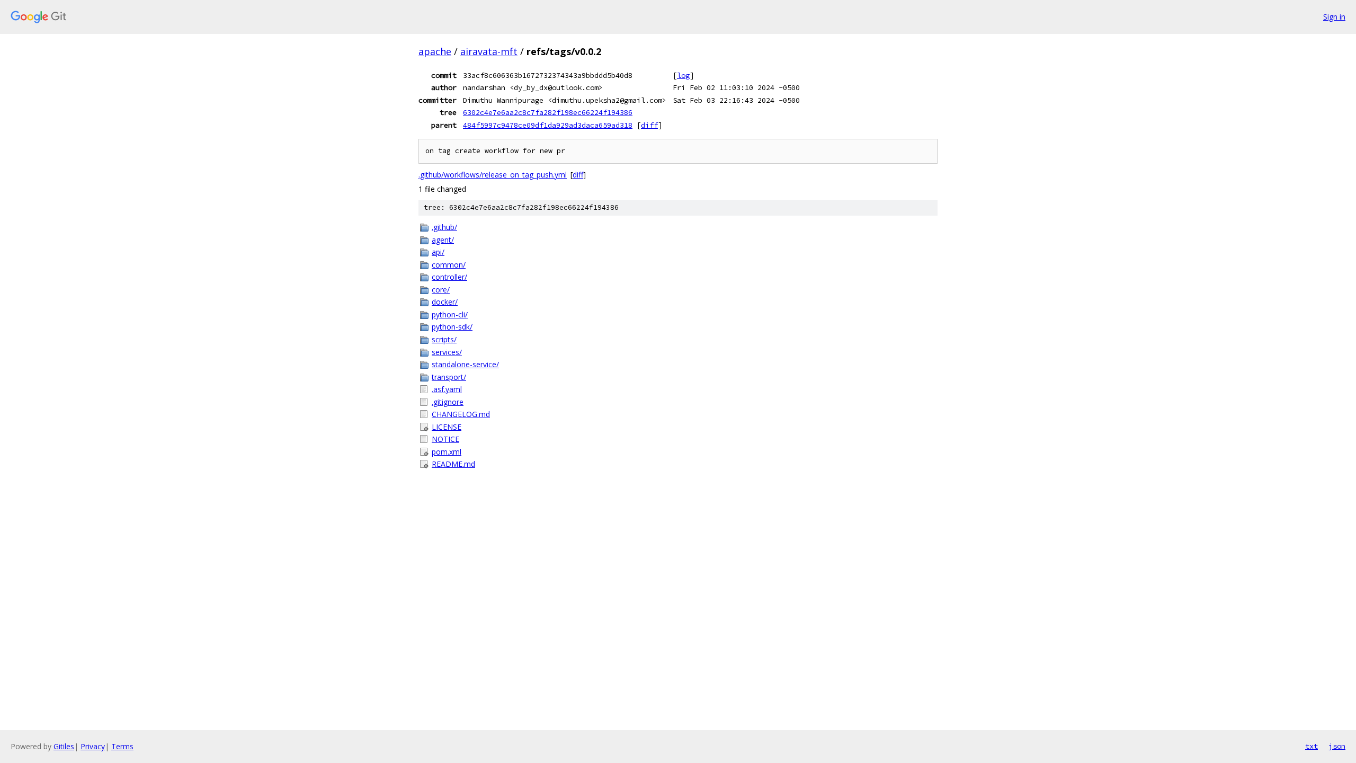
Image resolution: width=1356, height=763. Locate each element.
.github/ (444, 227)
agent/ (443, 240)
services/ (447, 352)
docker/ (445, 302)
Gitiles (63, 746)
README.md (453, 464)
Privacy (93, 746)
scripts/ (444, 339)
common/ (449, 265)
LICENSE (446, 427)
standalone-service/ (465, 364)
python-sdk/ (452, 327)
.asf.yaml (447, 389)
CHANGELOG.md (461, 414)
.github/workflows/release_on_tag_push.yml (492, 175)
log (683, 75)
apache (434, 51)
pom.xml (446, 452)
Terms (122, 746)
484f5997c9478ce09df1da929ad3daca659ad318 (547, 125)
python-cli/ (450, 314)
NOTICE (445, 439)
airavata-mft (489, 51)
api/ (438, 252)
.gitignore (447, 402)
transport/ (449, 377)
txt (1311, 746)
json (1336, 746)
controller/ (449, 277)
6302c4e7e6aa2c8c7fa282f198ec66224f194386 (547, 112)
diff (649, 125)
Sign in (1334, 17)
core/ (441, 290)
